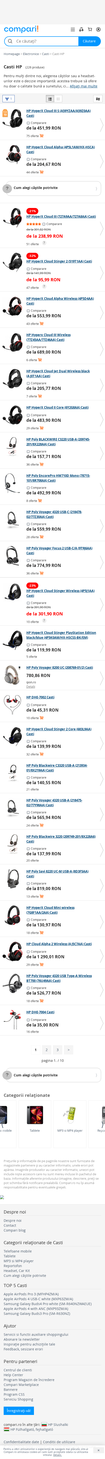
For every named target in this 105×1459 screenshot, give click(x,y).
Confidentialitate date (21, 1442)
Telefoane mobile (18, 1251)
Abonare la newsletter (22, 1339)
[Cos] (90, 29)
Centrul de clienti (18, 1370)
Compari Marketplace (21, 1384)
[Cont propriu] (98, 29)
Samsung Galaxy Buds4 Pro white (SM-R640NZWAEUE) (48, 1303)
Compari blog (15, 1230)
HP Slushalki (58, 1424)
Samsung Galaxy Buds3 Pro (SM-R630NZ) (37, 1313)
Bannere (11, 1389)
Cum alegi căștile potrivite (36, 187)
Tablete (35, 1130)
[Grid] (58, 98)
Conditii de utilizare (59, 1442)
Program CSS (14, 1394)
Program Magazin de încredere (29, 1379)
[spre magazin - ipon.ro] (13, 675)
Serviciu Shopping (18, 1399)
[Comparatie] (81, 29)
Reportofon (13, 1265)
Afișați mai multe (83, 86)
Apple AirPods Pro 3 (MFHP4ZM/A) (31, 1294)
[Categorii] (72, 29)
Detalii (30, 686)
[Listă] (50, 98)
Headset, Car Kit (17, 1270)
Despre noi (12, 1220)
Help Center (13, 1375)
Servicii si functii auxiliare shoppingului (36, 1334)
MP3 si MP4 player (70, 1130)
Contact (10, 1225)
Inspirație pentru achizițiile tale (29, 1344)
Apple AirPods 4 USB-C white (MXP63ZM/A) (38, 1299)
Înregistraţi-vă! (19, 1410)
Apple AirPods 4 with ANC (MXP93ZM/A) (36, 1308)
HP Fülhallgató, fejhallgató (31, 1429)
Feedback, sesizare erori (23, 1349)
